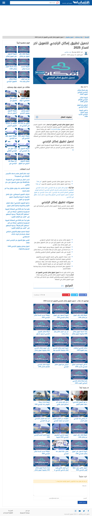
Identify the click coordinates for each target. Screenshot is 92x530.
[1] (73, 150)
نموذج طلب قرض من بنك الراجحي (58, 187)
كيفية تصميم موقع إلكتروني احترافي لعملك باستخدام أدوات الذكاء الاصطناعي (17, 234)
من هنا (39, 181)
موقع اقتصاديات (56, 129)
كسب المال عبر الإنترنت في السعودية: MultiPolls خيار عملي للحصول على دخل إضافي (17, 182)
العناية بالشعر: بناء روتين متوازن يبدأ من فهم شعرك (17, 189)
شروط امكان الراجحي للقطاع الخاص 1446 (83, 99)
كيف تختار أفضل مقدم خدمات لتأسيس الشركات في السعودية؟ (17, 175)
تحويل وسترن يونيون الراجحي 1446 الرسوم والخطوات (18, 247)
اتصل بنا (10, 511)
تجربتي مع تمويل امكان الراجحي (82, 106)
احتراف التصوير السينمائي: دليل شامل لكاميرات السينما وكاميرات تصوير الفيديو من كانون (17, 197)
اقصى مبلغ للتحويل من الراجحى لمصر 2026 (18, 241)
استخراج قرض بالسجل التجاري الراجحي (56, 190)
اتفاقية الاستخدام (8, 513)
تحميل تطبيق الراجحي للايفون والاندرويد (57, 194)
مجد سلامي (68, 52)
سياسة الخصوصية (25, 513)
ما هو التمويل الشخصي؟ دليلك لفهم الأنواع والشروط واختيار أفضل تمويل (17, 204)
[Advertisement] (46, 21)
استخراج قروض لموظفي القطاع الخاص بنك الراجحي (54, 191)
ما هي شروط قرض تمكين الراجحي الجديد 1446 (83, 113)
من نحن (28, 511)
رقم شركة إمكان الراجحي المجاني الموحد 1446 (82, 92)
